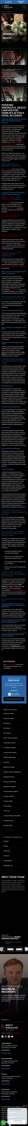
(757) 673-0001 (6, 1099)
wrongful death (7, 169)
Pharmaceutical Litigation (11, 791)
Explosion (6, 762)
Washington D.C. (8, 865)
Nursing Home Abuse (10, 781)
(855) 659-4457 (21, 2)
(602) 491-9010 (6, 1084)
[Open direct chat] (24, 1106)
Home (3, 11)
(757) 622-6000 (6, 1053)
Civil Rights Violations (10, 747)
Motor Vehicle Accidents (11, 738)
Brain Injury (7, 728)
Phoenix (9, 11)
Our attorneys (14, 289)
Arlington (6, 841)
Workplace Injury (8, 820)
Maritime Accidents (9, 767)
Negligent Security (9, 777)
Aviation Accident (9, 713)
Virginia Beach (8, 860)
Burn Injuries (7, 733)
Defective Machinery (9, 757)
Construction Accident (10, 752)
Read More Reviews (14, 699)
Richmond (6, 856)
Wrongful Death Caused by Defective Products (14, 235)
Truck (13, 197)
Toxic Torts (7, 811)
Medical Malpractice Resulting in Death (11, 216)
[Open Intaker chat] (10, 1125)
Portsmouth (7, 851)
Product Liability (8, 801)
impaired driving (12, 208)
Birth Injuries (7, 723)
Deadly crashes (6, 202)
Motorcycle (7, 199)
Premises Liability (9, 252)
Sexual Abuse (7, 806)
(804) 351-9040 (6, 1068)
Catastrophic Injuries (9, 743)
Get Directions (6, 1050)
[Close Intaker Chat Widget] (26, 1106)
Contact (16, 590)
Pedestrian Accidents (10, 786)
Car (8, 197)
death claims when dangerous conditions (13, 266)
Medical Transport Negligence (12, 772)
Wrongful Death (8, 825)
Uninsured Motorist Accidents (12, 815)
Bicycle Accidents (9, 718)
